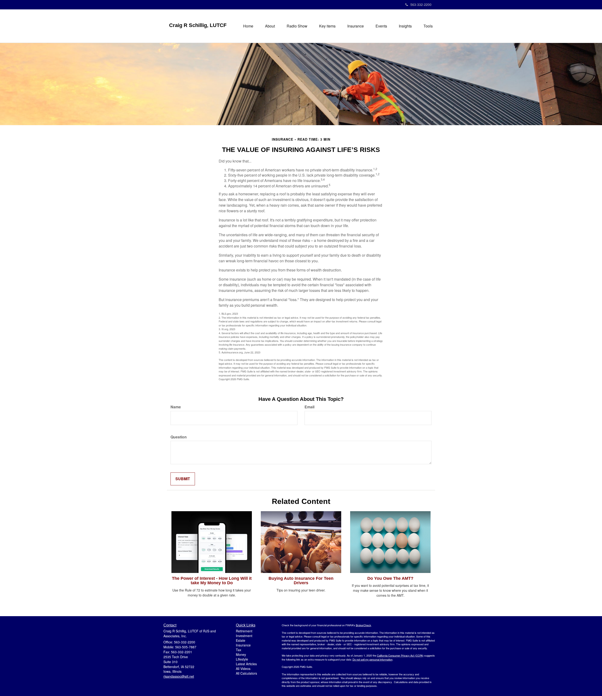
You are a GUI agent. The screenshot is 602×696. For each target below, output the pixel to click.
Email (309, 407)
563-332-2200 (421, 4)
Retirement (244, 631)
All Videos (243, 668)
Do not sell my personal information (372, 659)
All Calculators (246, 673)
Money (241, 654)
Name (175, 407)
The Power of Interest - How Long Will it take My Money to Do (212, 580)
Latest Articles (246, 663)
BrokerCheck (363, 625)
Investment (244, 635)
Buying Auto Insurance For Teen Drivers (301, 580)
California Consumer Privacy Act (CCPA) (400, 655)
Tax (238, 649)
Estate (240, 640)
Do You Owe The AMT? (390, 578)
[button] (270, 26)
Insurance (243, 645)
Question (178, 437)
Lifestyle (242, 659)
